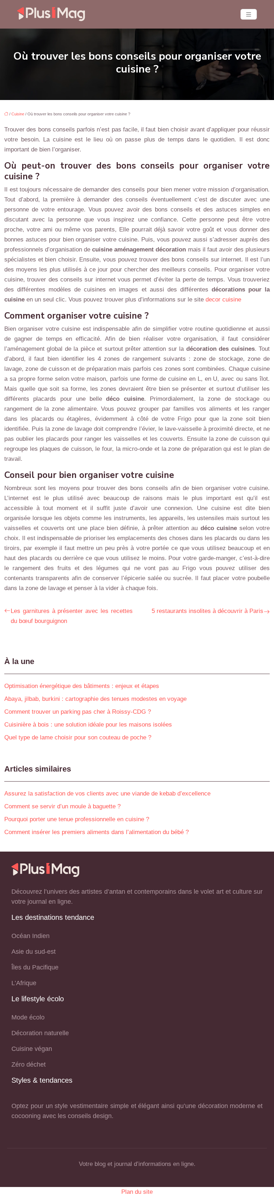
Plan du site (137, 1191)
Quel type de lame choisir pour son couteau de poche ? (77, 737)
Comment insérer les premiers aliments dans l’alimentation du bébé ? (96, 832)
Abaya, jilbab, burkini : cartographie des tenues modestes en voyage (95, 698)
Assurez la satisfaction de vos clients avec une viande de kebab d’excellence (107, 793)
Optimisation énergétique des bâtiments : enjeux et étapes (81, 686)
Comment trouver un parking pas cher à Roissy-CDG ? (77, 711)
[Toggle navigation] (248, 14)
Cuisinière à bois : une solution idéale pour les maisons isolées (88, 724)
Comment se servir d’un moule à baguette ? (62, 806)
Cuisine (17, 114)
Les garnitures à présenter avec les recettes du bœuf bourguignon (72, 616)
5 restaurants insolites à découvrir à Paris (207, 611)
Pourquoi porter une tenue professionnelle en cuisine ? (76, 819)
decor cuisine (223, 299)
